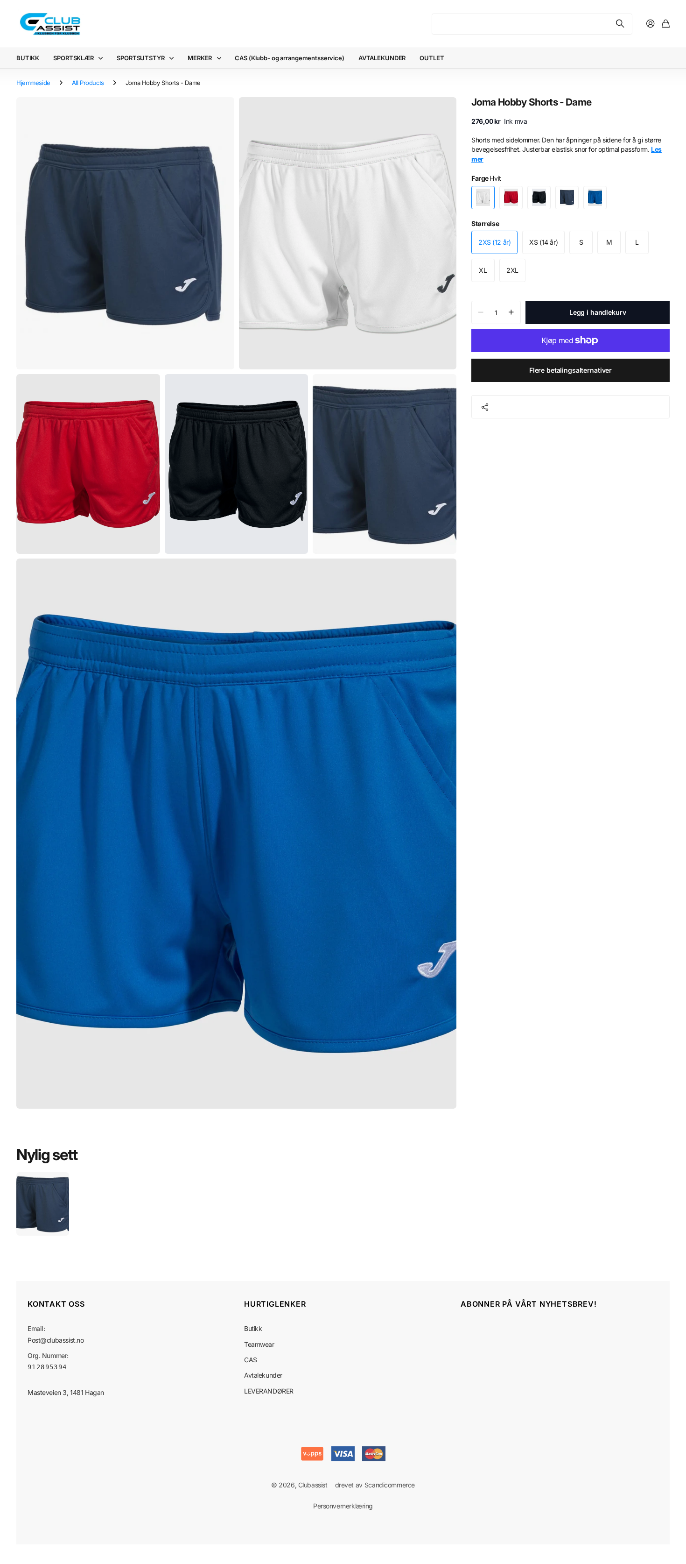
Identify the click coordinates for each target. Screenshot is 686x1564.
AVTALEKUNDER (382, 58)
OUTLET (432, 58)
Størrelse (485, 223)
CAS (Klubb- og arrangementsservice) (289, 58)
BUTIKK (27, 58)
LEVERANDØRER (269, 1391)
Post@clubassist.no (56, 1340)
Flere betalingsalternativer (570, 370)
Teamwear (259, 1344)
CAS (250, 1360)
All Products (88, 82)
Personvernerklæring (343, 1506)
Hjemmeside (33, 82)
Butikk (253, 1328)
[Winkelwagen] (666, 24)
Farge (486, 178)
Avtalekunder (263, 1375)
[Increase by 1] (511, 312)
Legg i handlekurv (597, 312)
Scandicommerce (389, 1485)
